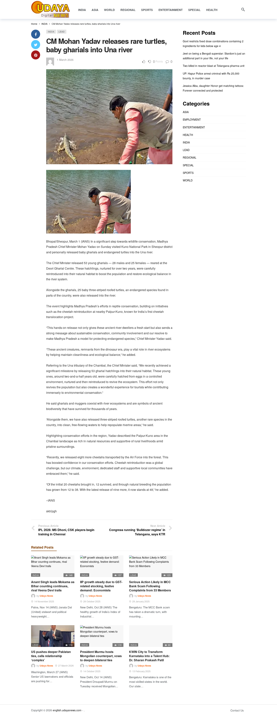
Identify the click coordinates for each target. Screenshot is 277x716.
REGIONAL (189, 157)
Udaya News (46, 595)
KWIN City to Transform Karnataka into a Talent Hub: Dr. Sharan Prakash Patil (149, 656)
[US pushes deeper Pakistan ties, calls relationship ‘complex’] (52, 636)
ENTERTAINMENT (194, 127)
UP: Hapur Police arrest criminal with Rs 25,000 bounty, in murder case (211, 76)
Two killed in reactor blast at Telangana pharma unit (213, 66)
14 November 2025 (44, 601)
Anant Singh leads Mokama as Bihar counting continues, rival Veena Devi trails (52, 586)
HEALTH (188, 135)
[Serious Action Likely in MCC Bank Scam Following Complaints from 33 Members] (150, 566)
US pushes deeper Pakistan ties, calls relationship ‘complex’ (51, 656)
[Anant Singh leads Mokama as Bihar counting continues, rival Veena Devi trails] (52, 566)
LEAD (62, 31)
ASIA (186, 112)
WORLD (188, 180)
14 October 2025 (91, 671)
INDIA (51, 31)
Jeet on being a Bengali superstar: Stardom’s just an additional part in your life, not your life (214, 56)
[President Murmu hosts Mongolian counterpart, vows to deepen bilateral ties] (101, 636)
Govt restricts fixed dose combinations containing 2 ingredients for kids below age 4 (213, 43)
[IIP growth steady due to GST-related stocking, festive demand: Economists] (101, 566)
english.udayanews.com (67, 710)
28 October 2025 (91, 601)
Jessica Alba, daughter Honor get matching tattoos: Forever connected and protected (213, 88)
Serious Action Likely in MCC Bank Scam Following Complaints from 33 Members (150, 586)
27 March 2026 (66, 665)
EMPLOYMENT (192, 119)
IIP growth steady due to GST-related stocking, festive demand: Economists (101, 586)
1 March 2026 (65, 60)
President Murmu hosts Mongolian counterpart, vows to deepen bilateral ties (101, 656)
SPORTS (188, 173)
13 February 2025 (141, 671)
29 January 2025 (141, 601)
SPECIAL (188, 165)
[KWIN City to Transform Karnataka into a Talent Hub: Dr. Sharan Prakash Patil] (150, 636)
